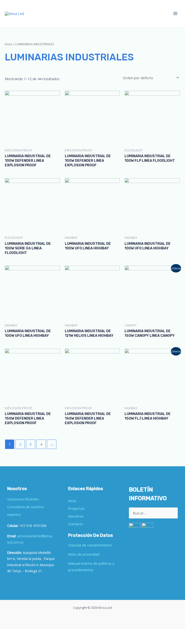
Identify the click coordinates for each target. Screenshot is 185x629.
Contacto (75, 523)
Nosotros (76, 516)
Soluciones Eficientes (23, 499)
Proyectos (76, 508)
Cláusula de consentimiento (90, 545)
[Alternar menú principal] (175, 13)
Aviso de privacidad (83, 554)
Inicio (8, 44)
